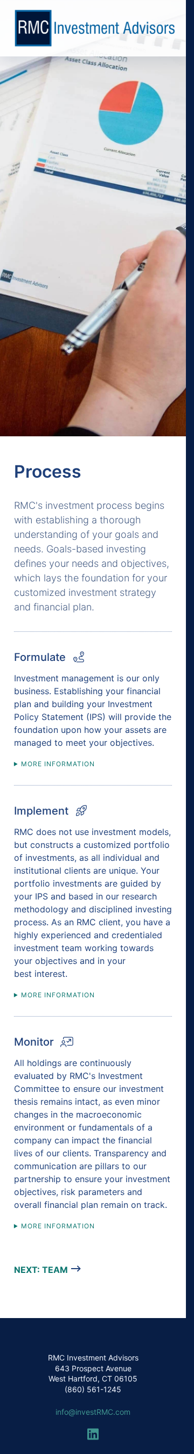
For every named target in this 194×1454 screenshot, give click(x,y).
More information (58, 764)
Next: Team (41, 1269)
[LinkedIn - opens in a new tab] (93, 1431)
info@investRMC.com (93, 1411)
